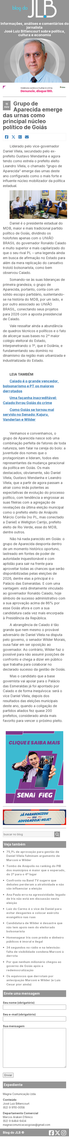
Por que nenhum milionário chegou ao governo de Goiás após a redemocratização (33, 966)
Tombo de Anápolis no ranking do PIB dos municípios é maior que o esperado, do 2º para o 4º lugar (35, 870)
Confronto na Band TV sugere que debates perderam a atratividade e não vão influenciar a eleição (35, 884)
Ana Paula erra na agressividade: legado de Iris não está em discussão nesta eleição (36, 899)
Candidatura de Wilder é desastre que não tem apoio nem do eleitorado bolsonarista (34, 927)
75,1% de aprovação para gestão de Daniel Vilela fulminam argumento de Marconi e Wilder (33, 856)
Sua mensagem (14, 1026)
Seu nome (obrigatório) (18, 1002)
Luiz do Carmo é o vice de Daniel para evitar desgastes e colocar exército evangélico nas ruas (34, 913)
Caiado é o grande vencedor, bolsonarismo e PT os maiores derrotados (31, 386)
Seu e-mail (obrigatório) (19, 1014)
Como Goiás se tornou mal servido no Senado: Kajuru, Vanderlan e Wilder (28, 415)
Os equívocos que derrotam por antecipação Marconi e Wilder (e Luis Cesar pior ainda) (33, 980)
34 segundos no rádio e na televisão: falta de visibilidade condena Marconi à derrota (35, 952)
